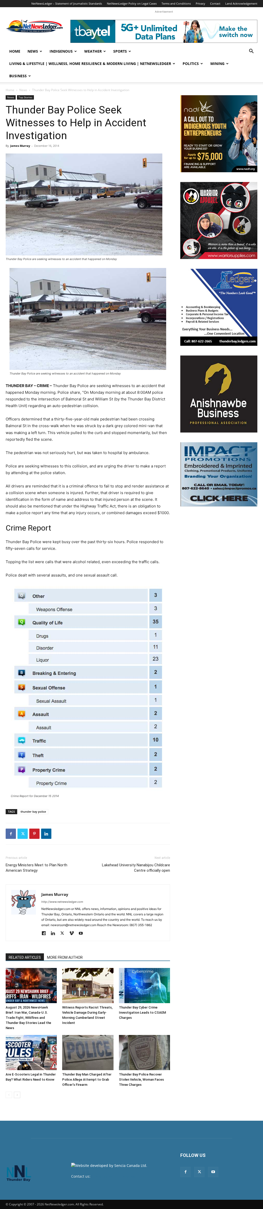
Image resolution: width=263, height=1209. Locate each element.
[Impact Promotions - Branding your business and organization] (218, 474)
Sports (120, 51)
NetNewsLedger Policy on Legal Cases (132, 3)
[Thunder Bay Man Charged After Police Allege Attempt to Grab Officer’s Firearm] (87, 1052)
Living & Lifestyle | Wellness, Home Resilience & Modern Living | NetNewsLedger (90, 63)
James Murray (20, 146)
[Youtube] (82, 933)
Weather (93, 51)
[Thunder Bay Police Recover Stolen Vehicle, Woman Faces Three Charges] (144, 1052)
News (32, 51)
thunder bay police (33, 811)
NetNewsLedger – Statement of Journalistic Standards (66, 3)
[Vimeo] (73, 933)
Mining (217, 63)
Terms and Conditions (176, 3)
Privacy (200, 3)
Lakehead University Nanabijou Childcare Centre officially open (136, 868)
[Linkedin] (46, 834)
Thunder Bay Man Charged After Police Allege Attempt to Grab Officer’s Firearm (86, 1079)
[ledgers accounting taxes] (218, 307)
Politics (191, 63)
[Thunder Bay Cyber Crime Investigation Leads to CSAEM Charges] (144, 985)
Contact (215, 3)
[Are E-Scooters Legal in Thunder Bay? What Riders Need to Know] (31, 1052)
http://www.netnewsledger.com (62, 902)
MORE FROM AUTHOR (65, 957)
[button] (251, 51)
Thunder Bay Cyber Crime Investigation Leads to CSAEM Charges (142, 1012)
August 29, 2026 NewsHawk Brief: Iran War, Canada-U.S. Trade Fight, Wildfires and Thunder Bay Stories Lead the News (28, 1017)
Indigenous (61, 51)
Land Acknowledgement (241, 3)
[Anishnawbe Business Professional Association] (218, 394)
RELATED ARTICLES (25, 957)
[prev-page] (9, 1095)
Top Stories (25, 97)
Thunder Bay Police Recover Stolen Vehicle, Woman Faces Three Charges (141, 1079)
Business (18, 75)
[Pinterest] (34, 834)
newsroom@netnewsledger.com (119, 1176)
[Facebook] (11, 834)
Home (14, 51)
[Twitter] (22, 834)
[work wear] (218, 220)
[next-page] (17, 1095)
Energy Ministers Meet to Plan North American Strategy (36, 868)
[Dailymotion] (45, 933)
